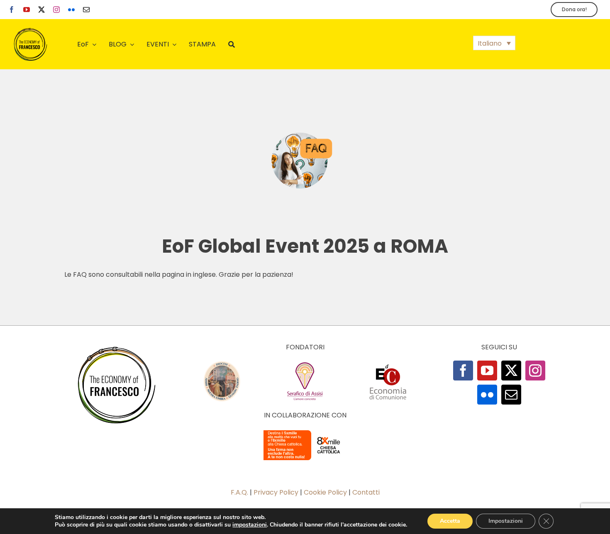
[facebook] (11, 9)
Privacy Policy (276, 492)
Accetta (450, 521)
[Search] (231, 44)
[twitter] (41, 9)
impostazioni (249, 525)
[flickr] (71, 9)
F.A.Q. (239, 492)
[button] (494, 43)
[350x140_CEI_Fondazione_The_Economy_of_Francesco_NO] (305, 431)
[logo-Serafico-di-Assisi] (305, 363)
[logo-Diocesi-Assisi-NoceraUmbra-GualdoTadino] (222, 363)
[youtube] (26, 9)
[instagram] (56, 9)
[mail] (86, 9)
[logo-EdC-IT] (388, 363)
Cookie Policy (325, 492)
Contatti (366, 492)
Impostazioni (505, 521)
